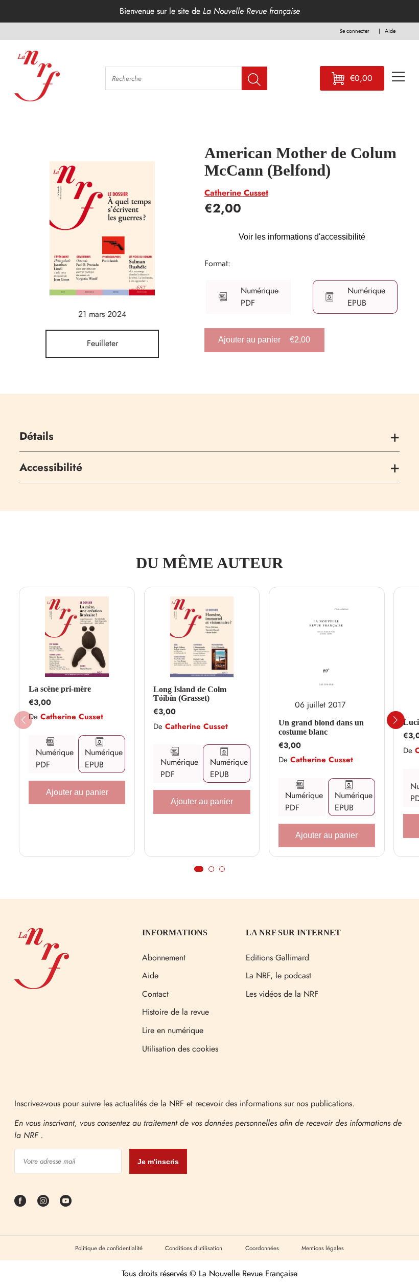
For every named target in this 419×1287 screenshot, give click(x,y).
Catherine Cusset (236, 193)
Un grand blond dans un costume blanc (321, 727)
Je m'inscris (158, 1161)
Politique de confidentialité (109, 1248)
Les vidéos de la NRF (282, 994)
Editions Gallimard (277, 957)
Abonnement (163, 957)
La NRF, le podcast (278, 975)
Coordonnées (262, 1248)
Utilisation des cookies (180, 1049)
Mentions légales (322, 1248)
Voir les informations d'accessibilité (302, 236)
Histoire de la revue (175, 1012)
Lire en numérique (172, 1030)
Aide (150, 975)
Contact (155, 994)
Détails (36, 436)
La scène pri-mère (60, 688)
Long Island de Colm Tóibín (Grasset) (189, 694)
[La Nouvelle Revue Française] (41, 986)
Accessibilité (50, 467)
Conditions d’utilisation (193, 1248)
